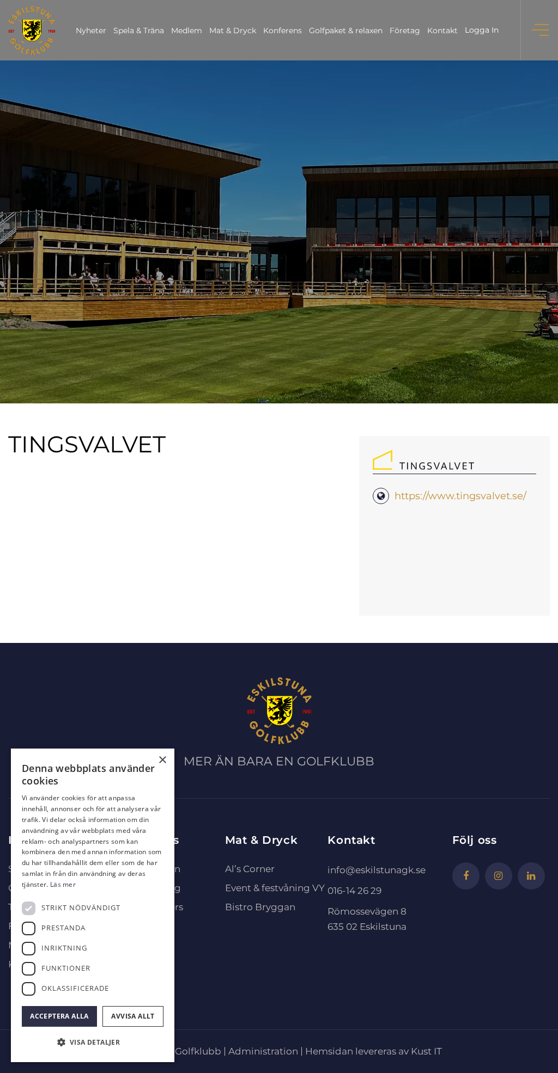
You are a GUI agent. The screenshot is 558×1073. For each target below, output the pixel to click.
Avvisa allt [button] (132, 1016)
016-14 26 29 (354, 890)
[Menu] (541, 30)
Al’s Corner (250, 868)
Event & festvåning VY (275, 887)
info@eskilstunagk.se (376, 869)
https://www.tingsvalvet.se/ (460, 496)
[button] (92, 1042)
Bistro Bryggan (260, 907)
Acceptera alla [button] (59, 1016)
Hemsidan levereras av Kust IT (373, 1051)
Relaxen (162, 868)
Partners (163, 907)
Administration (263, 1051)
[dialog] (92, 905)
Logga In (482, 30)
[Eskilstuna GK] (31, 30)
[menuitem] (91, 30)
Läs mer (63, 884)
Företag (162, 887)
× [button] (162, 760)
